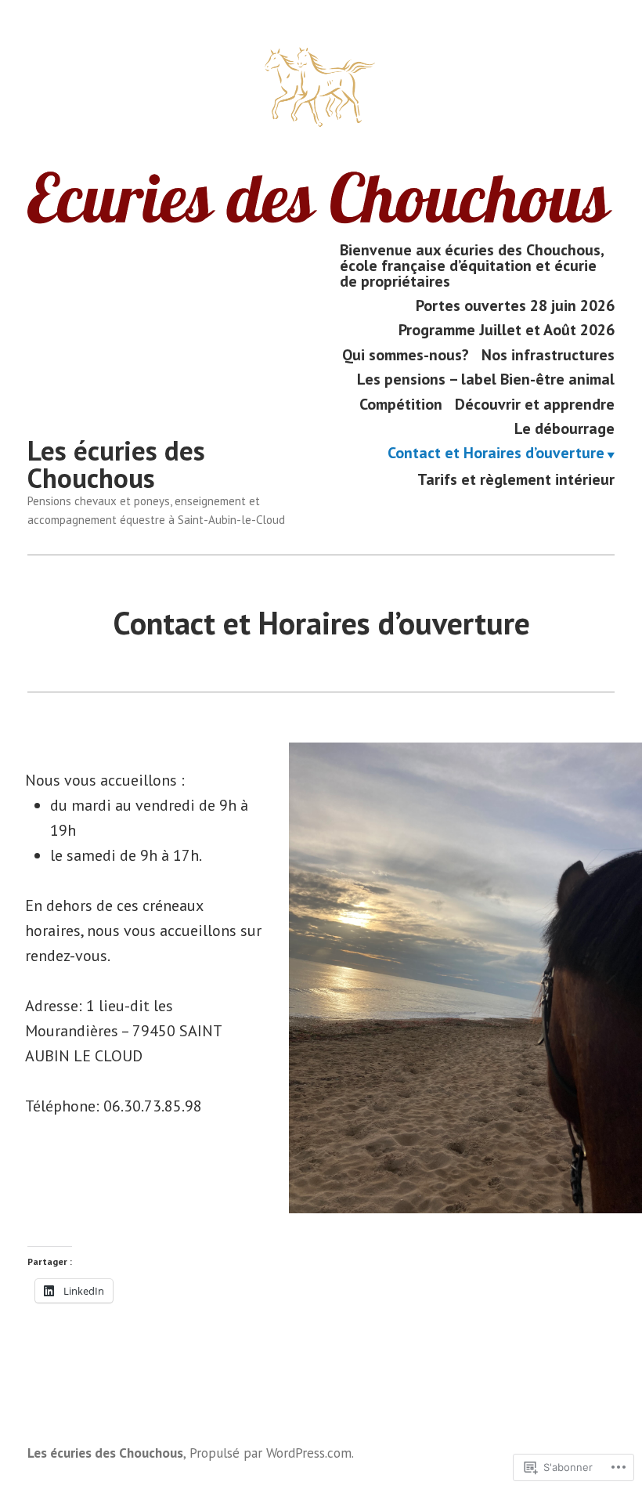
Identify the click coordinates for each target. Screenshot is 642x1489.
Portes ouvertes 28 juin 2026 (515, 305)
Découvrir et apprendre (535, 404)
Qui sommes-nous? (405, 354)
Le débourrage (564, 428)
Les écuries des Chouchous (116, 464)
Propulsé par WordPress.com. (271, 1453)
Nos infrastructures (548, 354)
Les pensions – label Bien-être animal (486, 379)
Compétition (400, 404)
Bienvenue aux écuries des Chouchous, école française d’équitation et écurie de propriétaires (472, 265)
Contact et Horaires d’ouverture (496, 454)
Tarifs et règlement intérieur (516, 479)
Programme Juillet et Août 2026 (507, 330)
